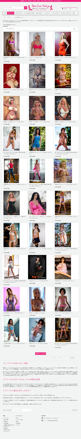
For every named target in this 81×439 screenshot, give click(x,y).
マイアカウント (19, 415)
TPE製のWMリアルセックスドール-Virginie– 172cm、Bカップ (14, 58)
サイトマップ (6, 431)
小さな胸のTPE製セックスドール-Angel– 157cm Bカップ (14, 343)
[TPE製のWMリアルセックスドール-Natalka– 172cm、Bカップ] (66, 203)
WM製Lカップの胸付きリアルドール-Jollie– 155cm (13, 121)
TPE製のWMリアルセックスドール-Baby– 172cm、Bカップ (66, 90)
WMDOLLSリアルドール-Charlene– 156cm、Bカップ (65, 57)
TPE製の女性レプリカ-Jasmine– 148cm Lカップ (64, 280)
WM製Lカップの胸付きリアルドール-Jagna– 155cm (39, 121)
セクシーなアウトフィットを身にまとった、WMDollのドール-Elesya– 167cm (14, 217)
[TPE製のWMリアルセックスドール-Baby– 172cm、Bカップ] (66, 76)
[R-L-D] (40, 7)
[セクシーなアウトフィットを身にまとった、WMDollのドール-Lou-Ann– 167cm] (40, 203)
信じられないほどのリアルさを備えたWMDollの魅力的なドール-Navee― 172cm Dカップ (14, 281)
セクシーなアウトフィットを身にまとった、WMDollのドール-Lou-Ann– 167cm (40, 217)
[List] (76, 29)
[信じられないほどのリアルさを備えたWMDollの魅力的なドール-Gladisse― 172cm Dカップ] (66, 139)
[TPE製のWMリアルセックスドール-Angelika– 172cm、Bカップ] (40, 139)
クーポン (18, 425)
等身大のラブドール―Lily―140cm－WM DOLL (38, 343)
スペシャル (6, 417)
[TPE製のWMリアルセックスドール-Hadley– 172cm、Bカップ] (40, 235)
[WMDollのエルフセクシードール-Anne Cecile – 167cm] (66, 171)
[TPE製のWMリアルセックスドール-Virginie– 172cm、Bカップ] (14, 44)
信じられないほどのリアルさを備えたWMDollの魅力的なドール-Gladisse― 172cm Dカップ (66, 153)
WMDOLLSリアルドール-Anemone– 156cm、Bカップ (40, 89)
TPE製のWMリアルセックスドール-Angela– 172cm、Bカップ (14, 185)
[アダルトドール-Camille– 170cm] (40, 44)
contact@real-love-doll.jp (52, 420)
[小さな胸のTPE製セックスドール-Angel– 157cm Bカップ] (14, 330)
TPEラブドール (10, 17)
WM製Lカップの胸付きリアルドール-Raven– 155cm (65, 121)
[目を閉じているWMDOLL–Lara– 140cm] (40, 299)
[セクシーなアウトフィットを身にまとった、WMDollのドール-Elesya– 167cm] (14, 203)
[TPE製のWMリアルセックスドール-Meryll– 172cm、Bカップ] (14, 235)
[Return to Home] (5, 17)
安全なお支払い (7, 429)
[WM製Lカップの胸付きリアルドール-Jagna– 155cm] (40, 108)
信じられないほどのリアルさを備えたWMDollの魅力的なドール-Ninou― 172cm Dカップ (66, 344)
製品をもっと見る (40, 353)
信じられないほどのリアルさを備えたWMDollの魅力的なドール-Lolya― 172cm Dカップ (14, 153)
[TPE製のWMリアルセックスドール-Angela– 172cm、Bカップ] (14, 171)
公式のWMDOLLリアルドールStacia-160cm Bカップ (13, 312)
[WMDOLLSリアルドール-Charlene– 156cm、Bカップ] (66, 44)
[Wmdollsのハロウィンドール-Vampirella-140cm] (40, 267)
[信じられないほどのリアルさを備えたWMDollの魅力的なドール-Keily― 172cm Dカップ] (40, 171)
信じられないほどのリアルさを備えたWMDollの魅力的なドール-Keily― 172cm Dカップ (40, 185)
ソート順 (6, 28)
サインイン (75, 2)
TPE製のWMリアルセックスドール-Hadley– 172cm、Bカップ (40, 249)
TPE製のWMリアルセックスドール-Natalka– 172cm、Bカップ (66, 217)
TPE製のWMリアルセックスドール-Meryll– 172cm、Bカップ (14, 249)
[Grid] (74, 29)
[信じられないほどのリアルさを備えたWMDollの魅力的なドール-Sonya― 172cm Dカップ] (66, 235)
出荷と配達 (6, 423)
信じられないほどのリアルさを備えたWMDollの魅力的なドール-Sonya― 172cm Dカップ (66, 249)
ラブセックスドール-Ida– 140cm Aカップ (63, 312)
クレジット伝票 (19, 419)
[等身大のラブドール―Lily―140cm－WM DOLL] (40, 330)
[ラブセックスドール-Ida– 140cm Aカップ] (66, 299)
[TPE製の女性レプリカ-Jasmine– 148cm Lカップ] (66, 267)
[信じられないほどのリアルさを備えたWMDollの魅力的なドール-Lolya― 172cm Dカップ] (14, 139)
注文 (17, 417)
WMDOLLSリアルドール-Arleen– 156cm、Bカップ (13, 89)
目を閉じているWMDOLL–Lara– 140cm (37, 312)
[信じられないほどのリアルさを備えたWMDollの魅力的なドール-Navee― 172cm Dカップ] (14, 267)
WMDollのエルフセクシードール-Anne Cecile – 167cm (65, 184)
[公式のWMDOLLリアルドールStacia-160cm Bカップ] (14, 299)
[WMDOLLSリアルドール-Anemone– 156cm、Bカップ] (40, 76)
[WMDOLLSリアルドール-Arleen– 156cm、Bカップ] (14, 76)
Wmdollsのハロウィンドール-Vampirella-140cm (38, 280)
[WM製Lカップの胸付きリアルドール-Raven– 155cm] (66, 108)
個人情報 (18, 423)
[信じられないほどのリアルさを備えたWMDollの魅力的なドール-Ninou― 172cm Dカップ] (66, 330)
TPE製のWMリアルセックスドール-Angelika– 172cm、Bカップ (40, 153)
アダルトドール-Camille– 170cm (35, 57)
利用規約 (5, 428)
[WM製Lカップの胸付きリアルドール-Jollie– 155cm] (14, 108)
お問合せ (69, 2)
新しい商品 (6, 419)
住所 (17, 421)
